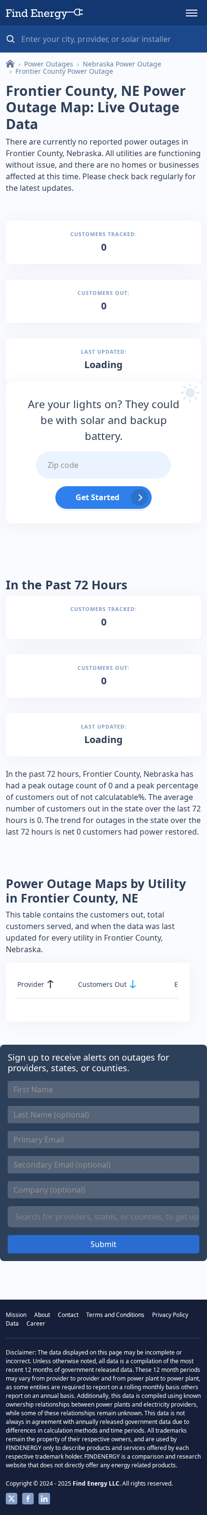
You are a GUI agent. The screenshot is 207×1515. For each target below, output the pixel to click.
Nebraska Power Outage (122, 63)
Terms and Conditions (115, 1315)
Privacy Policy (170, 1315)
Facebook (28, 1498)
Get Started (97, 497)
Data (12, 1323)
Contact (68, 1315)
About (42, 1315)
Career (35, 1323)
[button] (191, 13)
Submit (103, 1244)
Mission (16, 1315)
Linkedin (44, 1498)
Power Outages (48, 63)
